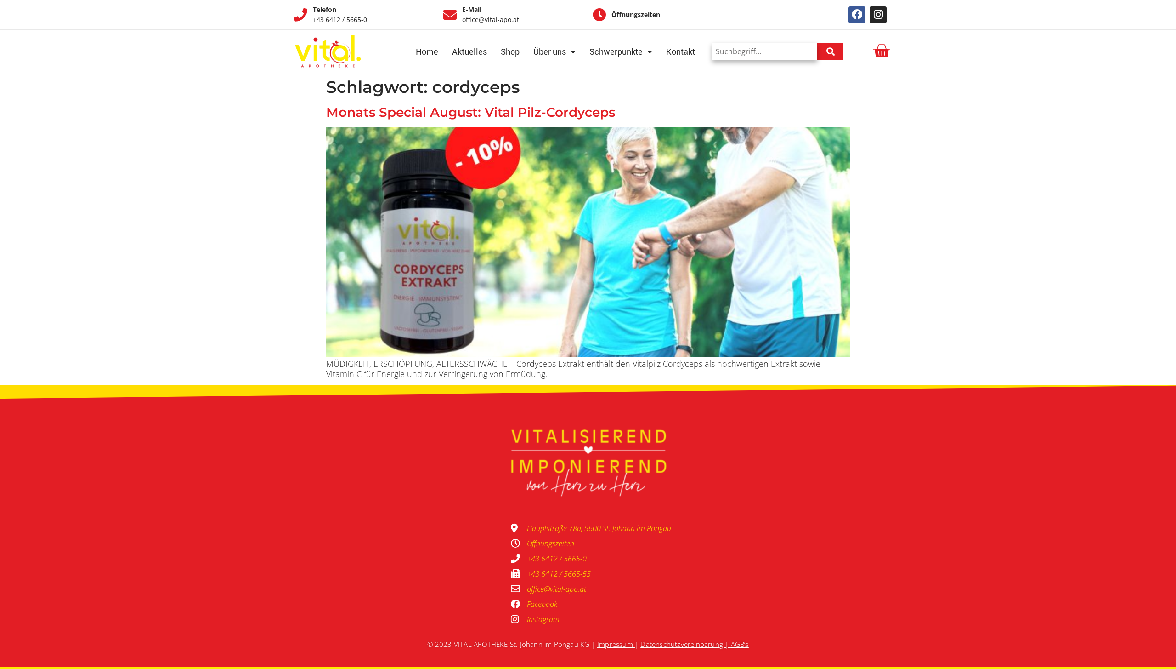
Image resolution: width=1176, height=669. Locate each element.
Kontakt (680, 51)
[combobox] (764, 51)
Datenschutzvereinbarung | (685, 644)
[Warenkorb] (881, 51)
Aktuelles (469, 51)
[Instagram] (878, 14)
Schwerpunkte (616, 51)
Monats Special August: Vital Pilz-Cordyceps (470, 112)
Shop (510, 51)
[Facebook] (856, 14)
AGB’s (740, 644)
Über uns (549, 51)
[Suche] (830, 51)
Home (427, 51)
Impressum (615, 644)
